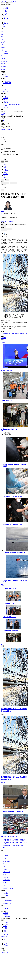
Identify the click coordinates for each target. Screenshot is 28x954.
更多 (2, 584)
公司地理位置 (6, 105)
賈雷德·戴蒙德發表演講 (6, 370)
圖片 (2, 50)
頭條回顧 (3, 58)
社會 (2, 39)
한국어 (5, 926)
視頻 (2, 55)
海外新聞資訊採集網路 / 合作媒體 (11, 104)
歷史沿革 (5, 102)
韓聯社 (2, 114)
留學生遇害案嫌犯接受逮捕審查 (9, 429)
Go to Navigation (12, 1)
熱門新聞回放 (4, 61)
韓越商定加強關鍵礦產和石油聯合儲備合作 (14, 845)
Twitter (5, 24)
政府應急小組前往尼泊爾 (7, 400)
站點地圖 (5, 91)
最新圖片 (5, 51)
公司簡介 (5, 98)
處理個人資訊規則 (5, 936)
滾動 (2, 31)
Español (5, 931)
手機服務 (5, 89)
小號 (6, 233)
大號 (6, 236)
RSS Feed (5, 26)
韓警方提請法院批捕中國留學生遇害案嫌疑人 (14, 840)
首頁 (4, 96)
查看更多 (5, 120)
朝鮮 (2, 44)
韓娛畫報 (5, 53)
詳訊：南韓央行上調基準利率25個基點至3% (12, 811)
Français (5, 933)
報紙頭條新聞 (4, 66)
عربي (4, 930)
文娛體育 (3, 42)
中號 (6, 235)
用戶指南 (5, 107)
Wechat (5, 22)
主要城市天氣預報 (8, 81)
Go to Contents (4, 1)
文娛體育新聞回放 (8, 888)
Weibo (4, 21)
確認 (2, 190)
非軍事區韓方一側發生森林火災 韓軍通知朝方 (15, 333)
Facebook (5, 23)
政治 (2, 34)
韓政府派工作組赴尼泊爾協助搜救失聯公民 (14, 839)
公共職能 (5, 99)
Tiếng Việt (5, 934)
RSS (4, 88)
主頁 (2, 847)
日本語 (5, 928)
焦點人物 (5, 74)
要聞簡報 (5, 895)
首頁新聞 (3, 782)
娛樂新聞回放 (4, 63)
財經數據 (5, 76)
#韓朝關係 (3, 113)
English (5, 927)
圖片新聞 (3, 342)
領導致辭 (5, 101)
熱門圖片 (3, 586)
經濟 (2, 36)
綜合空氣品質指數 (5, 129)
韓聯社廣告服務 (7, 83)
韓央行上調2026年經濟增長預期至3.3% (10, 836)
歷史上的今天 (4, 69)
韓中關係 (3, 47)
